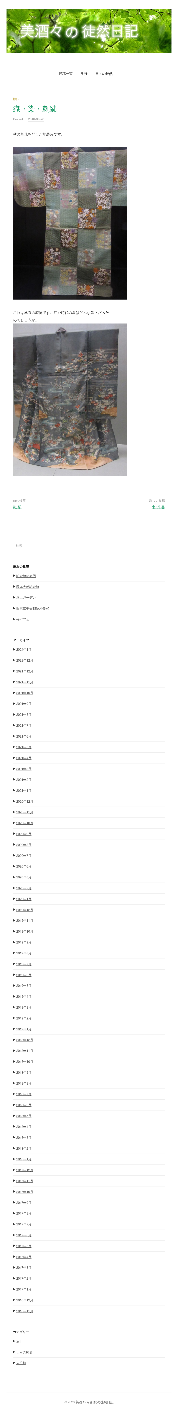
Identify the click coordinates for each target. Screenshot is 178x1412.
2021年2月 (23, 779)
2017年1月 (23, 1289)
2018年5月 (23, 1115)
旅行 (84, 73)
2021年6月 (23, 736)
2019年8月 (23, 953)
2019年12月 (24, 909)
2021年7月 (23, 725)
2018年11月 (24, 1050)
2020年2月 (23, 888)
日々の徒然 (104, 73)
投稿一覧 (66, 73)
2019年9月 (23, 942)
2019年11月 (24, 920)
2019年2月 (23, 1018)
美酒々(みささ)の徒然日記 (95, 1402)
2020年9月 (23, 833)
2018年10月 (24, 1061)
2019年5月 (23, 985)
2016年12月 (24, 1300)
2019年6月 (23, 974)
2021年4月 (23, 757)
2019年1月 (23, 1029)
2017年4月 (23, 1256)
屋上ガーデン (26, 597)
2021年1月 (23, 790)
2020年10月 (24, 823)
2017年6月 (23, 1235)
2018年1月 (23, 1159)
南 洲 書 (158, 506)
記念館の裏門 (26, 575)
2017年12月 (24, 1170)
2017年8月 (23, 1213)
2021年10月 (24, 692)
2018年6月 (23, 1104)
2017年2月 (23, 1278)
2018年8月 (23, 1083)
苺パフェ (22, 619)
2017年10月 (24, 1191)
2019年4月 (23, 996)
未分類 (21, 1362)
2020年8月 (23, 844)
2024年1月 (23, 649)
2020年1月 (23, 898)
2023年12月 (24, 660)
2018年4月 (23, 1126)
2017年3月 (23, 1267)
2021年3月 (23, 768)
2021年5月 (23, 747)
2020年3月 (23, 877)
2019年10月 (24, 931)
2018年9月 (23, 1072)
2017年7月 (23, 1224)
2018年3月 (23, 1137)
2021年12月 (24, 671)
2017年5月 (23, 1246)
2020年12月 (24, 801)
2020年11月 (24, 812)
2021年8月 (23, 714)
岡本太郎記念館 (27, 586)
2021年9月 (23, 703)
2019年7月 (23, 964)
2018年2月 (23, 1148)
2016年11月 (24, 1311)
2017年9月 (23, 1202)
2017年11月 (24, 1180)
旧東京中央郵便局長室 (32, 608)
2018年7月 (23, 1094)
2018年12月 (24, 1039)
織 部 (17, 506)
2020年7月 (23, 855)
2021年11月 (24, 682)
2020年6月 (23, 866)
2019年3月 (23, 1007)
